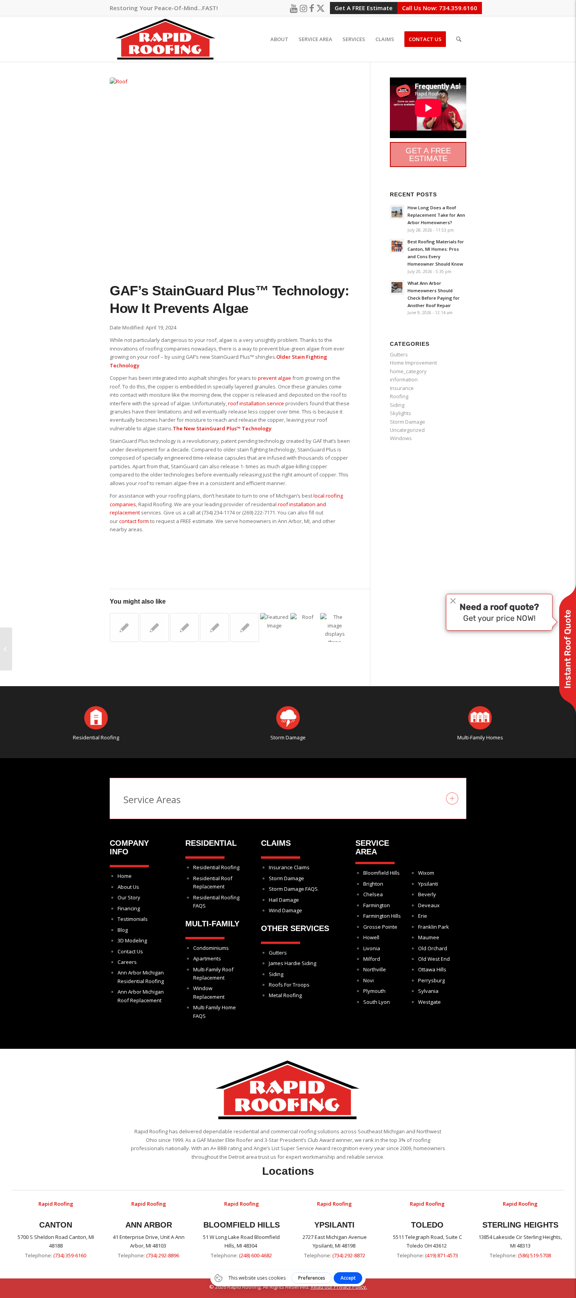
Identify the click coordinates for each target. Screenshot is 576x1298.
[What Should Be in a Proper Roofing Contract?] (184, 627)
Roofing (399, 396)
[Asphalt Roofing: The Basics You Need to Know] (6, 649)
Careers (127, 961)
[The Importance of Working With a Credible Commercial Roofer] (214, 627)
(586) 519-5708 (534, 1255)
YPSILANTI (334, 1225)
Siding (397, 404)
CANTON (55, 1225)
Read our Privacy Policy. (339, 1286)
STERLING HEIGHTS (520, 1225)
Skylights (400, 413)
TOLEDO (427, 1225)
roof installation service (255, 403)
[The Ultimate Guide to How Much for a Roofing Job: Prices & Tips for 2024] (334, 627)
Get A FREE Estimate (364, 8)
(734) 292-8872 (348, 1255)
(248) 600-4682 (255, 1255)
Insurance (402, 388)
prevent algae (274, 377)
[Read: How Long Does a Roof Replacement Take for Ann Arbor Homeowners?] (397, 212)
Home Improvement (413, 362)
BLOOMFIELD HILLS (241, 1225)
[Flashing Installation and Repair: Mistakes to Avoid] (304, 624)
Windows (401, 438)
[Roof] (230, 167)
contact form (134, 521)
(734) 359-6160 (69, 1255)
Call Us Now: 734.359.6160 (439, 8)
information (404, 379)
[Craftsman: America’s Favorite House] (244, 627)
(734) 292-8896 (162, 1255)
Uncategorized (407, 429)
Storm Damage (407, 421)
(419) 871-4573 (441, 1255)
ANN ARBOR (148, 1225)
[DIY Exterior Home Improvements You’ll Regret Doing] (274, 624)
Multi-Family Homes (480, 737)
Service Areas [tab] (152, 799)
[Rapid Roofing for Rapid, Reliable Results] (124, 627)
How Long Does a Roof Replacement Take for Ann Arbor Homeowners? (436, 215)
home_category (408, 371)
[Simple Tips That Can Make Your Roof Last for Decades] (154, 627)
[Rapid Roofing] (165, 39)
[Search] (458, 39)
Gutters (399, 354)
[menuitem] (279, 39)
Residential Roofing (96, 737)
